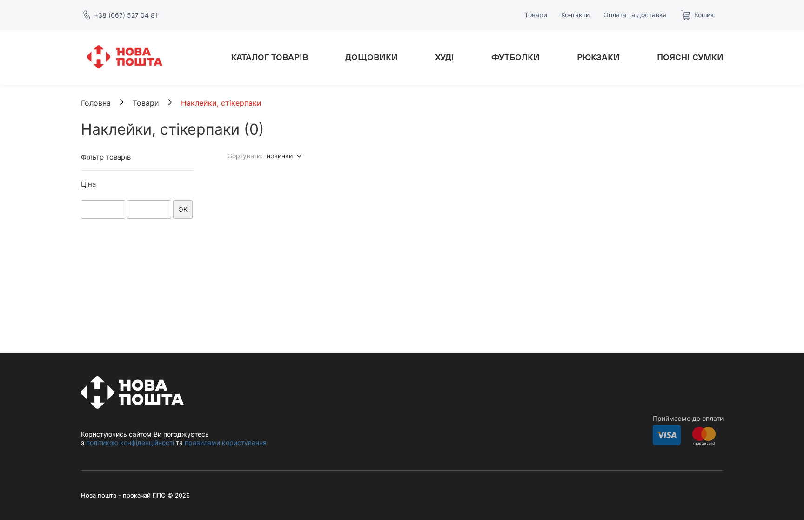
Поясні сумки (690, 57)
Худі (444, 57)
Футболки (515, 57)
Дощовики (371, 57)
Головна (96, 103)
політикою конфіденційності (130, 442)
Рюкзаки (598, 57)
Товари (535, 15)
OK (183, 209)
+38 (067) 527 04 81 (126, 15)
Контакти (575, 15)
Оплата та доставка (635, 15)
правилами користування (226, 442)
